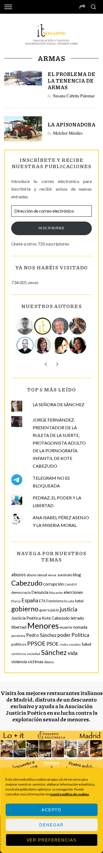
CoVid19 (71, 584)
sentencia (18, 654)
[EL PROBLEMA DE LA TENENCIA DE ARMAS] (23, 78)
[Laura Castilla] (60, 345)
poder (64, 635)
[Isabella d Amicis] (78, 345)
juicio (55, 610)
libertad (18, 626)
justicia (68, 609)
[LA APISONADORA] (23, 129)
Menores (43, 625)
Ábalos (49, 662)
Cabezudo (26, 582)
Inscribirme (51, 228)
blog (77, 574)
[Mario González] (60, 326)
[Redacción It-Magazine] (43, 326)
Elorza (16, 601)
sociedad (33, 654)
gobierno (24, 609)
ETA (42, 601)
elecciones (73, 592)
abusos (18, 574)
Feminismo (54, 601)
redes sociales (70, 644)
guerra (44, 610)
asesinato (64, 575)
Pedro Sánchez (41, 635)
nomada (80, 627)
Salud (86, 644)
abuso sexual (37, 575)
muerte (66, 627)
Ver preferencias (52, 840)
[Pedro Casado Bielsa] (78, 326)
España (29, 600)
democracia (20, 592)
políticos (18, 644)
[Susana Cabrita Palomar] (43, 345)
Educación (56, 592)
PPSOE (36, 643)
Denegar (51, 825)
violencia (19, 661)
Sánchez (54, 652)
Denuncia (39, 592)
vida (72, 653)
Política (80, 635)
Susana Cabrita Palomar (73, 95)
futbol (79, 601)
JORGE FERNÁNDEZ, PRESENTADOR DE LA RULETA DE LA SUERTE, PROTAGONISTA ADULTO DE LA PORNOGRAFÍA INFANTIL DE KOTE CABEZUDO (59, 442)
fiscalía (69, 601)
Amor (52, 575)
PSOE (52, 644)
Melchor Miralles (68, 133)
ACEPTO (51, 809)
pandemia (18, 635)
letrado (77, 617)
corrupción (53, 583)
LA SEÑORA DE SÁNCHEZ (58, 404)
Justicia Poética (26, 617)
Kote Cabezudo (56, 617)
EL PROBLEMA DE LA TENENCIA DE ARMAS (71, 80)
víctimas (35, 661)
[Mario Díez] (25, 345)
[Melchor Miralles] (25, 326)
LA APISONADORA (71, 124)
